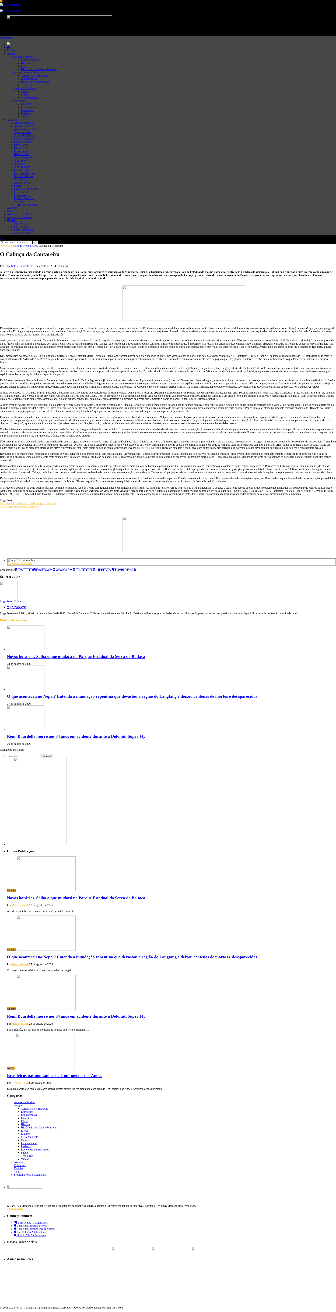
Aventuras (12, 207)
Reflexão (26, 113)
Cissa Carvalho (22, 132)
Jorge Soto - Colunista (17, 265)
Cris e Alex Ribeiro (24, 135)
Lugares (25, 94)
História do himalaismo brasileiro (39, 69)
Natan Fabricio (22, 179)
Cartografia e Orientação (34, 75)
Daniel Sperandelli (24, 138)
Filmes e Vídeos (30, 59)
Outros (25, 116)
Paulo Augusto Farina (26, 188)
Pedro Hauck (21, 192)
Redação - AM (20, 1082)
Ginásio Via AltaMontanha (31, 1235)
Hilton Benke (21, 154)
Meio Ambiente (29, 97)
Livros (24, 66)
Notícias (11, 50)
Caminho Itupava (23, 232)
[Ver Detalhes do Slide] (183, 319)
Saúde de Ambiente (25, 88)
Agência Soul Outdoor (19, 217)
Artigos (11, 53)
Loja (9, 210)
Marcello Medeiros (24, 173)
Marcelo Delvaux (23, 176)
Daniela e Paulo (22, 141)
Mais (13, 220)
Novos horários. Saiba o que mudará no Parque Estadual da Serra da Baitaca (76, 656)
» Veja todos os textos (26, 204)
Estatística (26, 103)
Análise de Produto (24, 1102)
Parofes (18, 185)
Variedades (20, 100)
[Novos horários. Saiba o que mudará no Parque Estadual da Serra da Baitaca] (25, 649)
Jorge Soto (20, 160)
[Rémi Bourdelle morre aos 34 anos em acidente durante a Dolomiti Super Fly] (25, 728)
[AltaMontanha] (9, 4)
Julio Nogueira (22, 166)
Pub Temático (21, 226)
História (25, 63)
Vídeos (25, 1158)
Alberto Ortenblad (24, 122)
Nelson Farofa (22, 182)
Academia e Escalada (19, 214)
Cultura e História (24, 56)
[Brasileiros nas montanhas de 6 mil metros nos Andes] (45, 1068)
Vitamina (19, 201)
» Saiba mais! (15, 1208)
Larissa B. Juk (22, 170)
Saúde (24, 91)
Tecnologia (27, 85)
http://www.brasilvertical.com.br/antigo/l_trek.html (28, 503)
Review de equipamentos (35, 81)
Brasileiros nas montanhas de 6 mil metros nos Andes (54, 1075)
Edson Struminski (24, 151)
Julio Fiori (19, 163)
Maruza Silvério (20, 905)
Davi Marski (21, 144)
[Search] (1, 7)
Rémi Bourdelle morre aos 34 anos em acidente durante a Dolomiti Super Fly (76, 736)
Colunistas (13, 119)
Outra (17, 1171)
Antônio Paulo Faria (25, 125)
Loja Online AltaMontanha (32, 1222)
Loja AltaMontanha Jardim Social (35, 1228)
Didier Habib (21, 147)
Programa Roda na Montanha (30, 1174)
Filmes (24, 1121)
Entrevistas (27, 110)
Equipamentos (29, 78)
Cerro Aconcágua (23, 229)
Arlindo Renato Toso (25, 129)
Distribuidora (21, 223)
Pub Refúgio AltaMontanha (31, 1232)
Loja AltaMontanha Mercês (31, 1225)
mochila (145, 447)
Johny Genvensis (23, 157)
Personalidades (29, 107)
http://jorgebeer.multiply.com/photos (20, 506)
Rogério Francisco (24, 198)
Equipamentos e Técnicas (28, 72)
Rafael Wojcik (22, 195)
